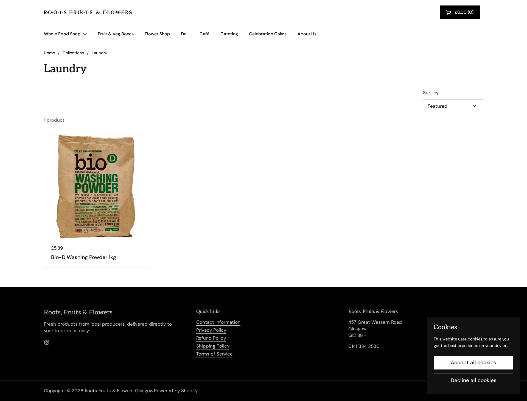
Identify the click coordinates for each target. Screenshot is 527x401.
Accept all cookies (473, 362)
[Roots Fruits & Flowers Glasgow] (88, 12)
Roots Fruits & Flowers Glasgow (119, 391)
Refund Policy (211, 338)
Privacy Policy (211, 330)
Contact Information (218, 322)
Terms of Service (214, 354)
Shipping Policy (212, 346)
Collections (73, 53)
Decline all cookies (474, 380)
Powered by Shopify (176, 391)
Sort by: (431, 93)
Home (49, 53)
